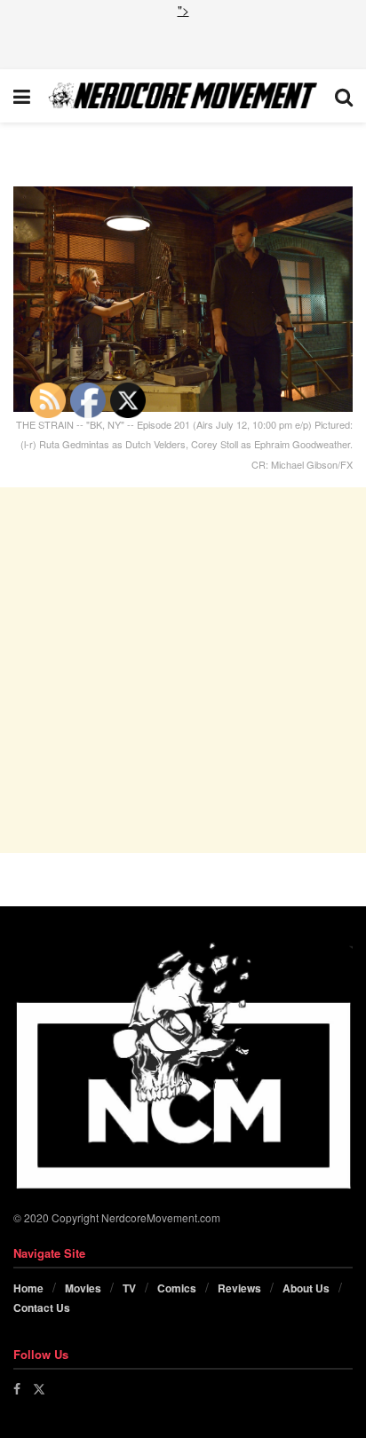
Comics (176, 1288)
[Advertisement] (183, 42)
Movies (83, 1288)
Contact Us (41, 1308)
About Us (306, 1288)
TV (129, 1288)
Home (28, 1288)
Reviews (239, 1288)
